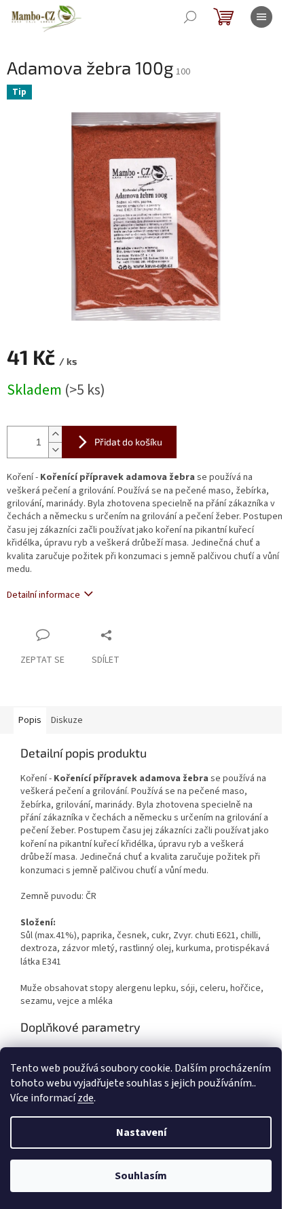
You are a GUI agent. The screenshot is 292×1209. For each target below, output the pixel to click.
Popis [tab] (29, 720)
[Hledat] (190, 16)
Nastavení (141, 1132)
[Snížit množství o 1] (55, 450)
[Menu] (261, 16)
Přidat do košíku (128, 441)
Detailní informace (43, 595)
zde (85, 1098)
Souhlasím (141, 1175)
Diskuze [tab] (67, 720)
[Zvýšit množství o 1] (55, 434)
